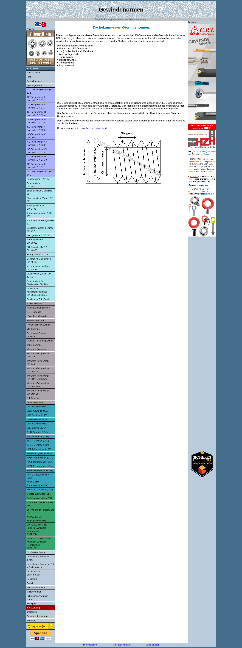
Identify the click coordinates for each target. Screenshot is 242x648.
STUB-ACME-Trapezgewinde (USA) (37, 484)
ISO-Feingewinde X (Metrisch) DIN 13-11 (37, 166)
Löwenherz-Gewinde (37, 316)
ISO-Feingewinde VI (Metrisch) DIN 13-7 (36, 136)
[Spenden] (40, 635)
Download (32, 579)
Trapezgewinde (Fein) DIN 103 (39, 215)
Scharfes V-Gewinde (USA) (40, 489)
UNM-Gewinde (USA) (37, 419)
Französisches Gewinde (38, 325)
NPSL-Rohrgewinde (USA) (40, 466)
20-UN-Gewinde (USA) (38, 445)
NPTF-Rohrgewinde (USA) (39, 453)
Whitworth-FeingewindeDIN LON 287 (38, 392)
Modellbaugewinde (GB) (38, 494)
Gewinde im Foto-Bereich (39, 299)
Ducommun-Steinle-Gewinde (36, 335)
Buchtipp (31, 583)
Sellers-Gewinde (35, 402)
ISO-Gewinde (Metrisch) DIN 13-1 (40, 91)
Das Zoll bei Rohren (36, 552)
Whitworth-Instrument (37, 349)
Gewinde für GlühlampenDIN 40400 (39, 260)
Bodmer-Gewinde (35, 320)
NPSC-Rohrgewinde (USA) (40, 458)
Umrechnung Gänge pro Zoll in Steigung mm (40, 566)
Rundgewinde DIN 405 (38, 179)
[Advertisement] (120, 84)
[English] (40, 27)
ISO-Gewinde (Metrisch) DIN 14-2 (40, 173)
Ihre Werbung (33, 608)
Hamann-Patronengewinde (40, 341)
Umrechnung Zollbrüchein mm (38, 558)
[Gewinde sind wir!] (202, 129)
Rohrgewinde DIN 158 (37, 254)
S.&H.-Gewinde (34, 303)
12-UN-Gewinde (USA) (38, 436)
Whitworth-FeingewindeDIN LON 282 (38, 370)
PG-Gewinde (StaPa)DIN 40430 (37, 249)
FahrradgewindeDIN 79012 (35, 241)
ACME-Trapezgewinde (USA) (38, 476)
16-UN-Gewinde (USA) (38, 441)
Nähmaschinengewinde (38, 308)
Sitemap (31, 620)
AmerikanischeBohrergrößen (34, 573)
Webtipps (31, 603)
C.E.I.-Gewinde (34, 312)
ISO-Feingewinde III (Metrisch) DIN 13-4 (36, 113)
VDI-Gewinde (33, 329)
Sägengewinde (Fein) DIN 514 (39, 192)
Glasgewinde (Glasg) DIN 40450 (39, 275)
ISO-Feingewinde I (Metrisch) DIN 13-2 (36, 99)
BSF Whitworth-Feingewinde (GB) (40, 511)
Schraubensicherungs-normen (38, 597)
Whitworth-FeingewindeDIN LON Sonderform (38, 377)
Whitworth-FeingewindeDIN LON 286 (38, 385)
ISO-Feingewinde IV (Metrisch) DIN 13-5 (36, 121)
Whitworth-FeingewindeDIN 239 (38, 355)
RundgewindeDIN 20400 (33, 185)
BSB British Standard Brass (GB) (40, 504)
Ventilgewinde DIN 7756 (38, 235)
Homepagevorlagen (121, 645)
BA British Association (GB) (39, 498)
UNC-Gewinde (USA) (37, 406)
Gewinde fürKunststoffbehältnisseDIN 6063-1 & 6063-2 (37, 291)
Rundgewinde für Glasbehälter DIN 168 (37, 283)
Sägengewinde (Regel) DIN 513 (40, 200)
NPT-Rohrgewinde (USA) (39, 449)
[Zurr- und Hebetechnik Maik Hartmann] (202, 236)
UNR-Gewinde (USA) (37, 423)
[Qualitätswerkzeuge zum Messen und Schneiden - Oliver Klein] (40, 65)
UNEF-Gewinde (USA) (37, 411)
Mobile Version (34, 72)
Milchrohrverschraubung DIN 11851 (38, 268)
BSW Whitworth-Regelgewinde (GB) (36, 519)
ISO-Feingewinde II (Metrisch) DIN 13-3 (36, 106)
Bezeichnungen (34, 81)
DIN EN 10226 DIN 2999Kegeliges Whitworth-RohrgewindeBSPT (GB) (38, 543)
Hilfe (29, 77)
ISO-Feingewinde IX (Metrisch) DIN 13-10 (37, 158)
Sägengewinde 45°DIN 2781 (36, 207)
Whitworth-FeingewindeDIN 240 (38, 362)
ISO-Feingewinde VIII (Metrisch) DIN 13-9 (37, 151)
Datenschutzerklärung (37, 616)
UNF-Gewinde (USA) (37, 415)
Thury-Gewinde (34, 345)
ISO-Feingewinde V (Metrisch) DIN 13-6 (36, 128)
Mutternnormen (34, 592)
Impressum (32, 612)
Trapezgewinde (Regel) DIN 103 (40, 222)
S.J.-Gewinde (33, 398)
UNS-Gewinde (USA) (37, 428)
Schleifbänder (152, 645)
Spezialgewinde (34, 85)
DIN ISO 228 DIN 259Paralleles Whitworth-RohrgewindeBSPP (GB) (37, 530)
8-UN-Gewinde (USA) (37, 432)
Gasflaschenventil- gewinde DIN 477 (40, 229)
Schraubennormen (36, 587)
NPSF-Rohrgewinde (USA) (40, 462)
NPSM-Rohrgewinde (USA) (40, 470)
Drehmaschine (90, 645)
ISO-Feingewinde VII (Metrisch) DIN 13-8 (37, 143)
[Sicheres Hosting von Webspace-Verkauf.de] (202, 476)
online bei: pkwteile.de (95, 128)
